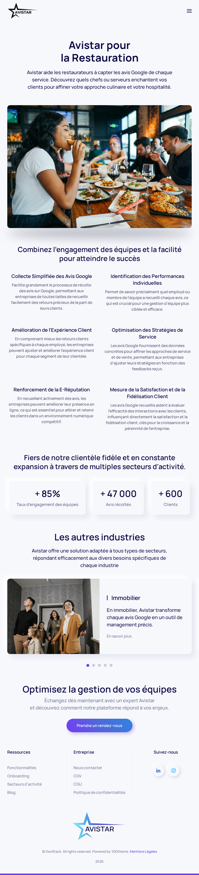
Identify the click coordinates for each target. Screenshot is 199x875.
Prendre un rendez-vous (99, 725)
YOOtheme (119, 851)
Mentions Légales (143, 851)
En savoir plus (119, 636)
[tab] (87, 665)
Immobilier (125, 598)
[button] (189, 11)
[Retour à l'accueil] (22, 11)
